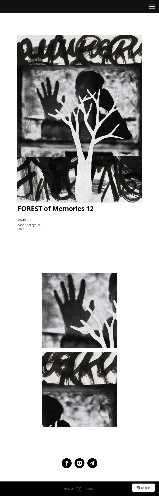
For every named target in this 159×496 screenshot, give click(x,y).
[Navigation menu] (152, 7)
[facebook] (67, 463)
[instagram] (79, 463)
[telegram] (92, 463)
